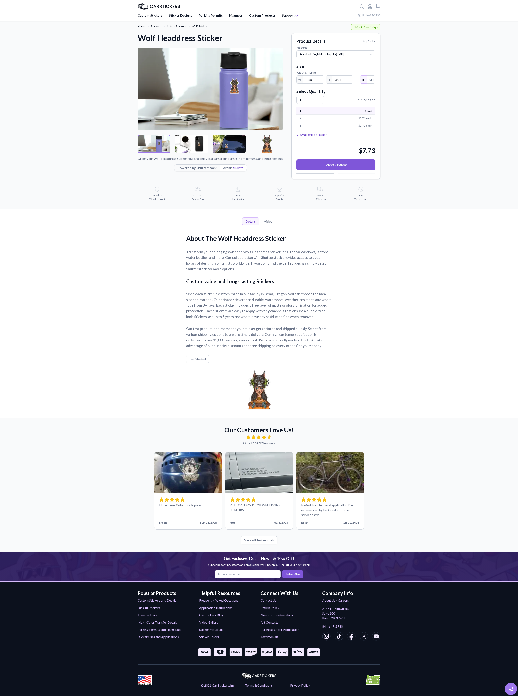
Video (268, 221)
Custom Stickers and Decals (157, 600)
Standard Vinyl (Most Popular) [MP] (321, 54)
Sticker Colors (209, 637)
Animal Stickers (176, 26)
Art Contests (269, 622)
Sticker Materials (211, 629)
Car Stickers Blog (211, 615)
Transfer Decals (149, 615)
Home (141, 26)
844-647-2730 (332, 626)
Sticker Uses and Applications (158, 637)
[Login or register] (369, 6)
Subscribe (293, 574)
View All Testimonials (259, 540)
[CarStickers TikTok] (339, 637)
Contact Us (268, 600)
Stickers (156, 26)
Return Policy (270, 608)
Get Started (198, 359)
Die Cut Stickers (149, 608)
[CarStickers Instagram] (326, 637)
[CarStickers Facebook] (351, 637)
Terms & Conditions (259, 685)
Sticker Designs (180, 15)
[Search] (361, 6)
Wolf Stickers (200, 26)
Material (302, 47)
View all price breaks (310, 134)
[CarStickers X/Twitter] (364, 637)
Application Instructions (215, 608)
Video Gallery (208, 622)
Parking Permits (211, 15)
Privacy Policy (300, 685)
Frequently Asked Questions (218, 600)
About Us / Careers (335, 600)
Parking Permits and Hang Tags (159, 629)
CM (371, 79)
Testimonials (269, 637)
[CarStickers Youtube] (376, 637)
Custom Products (262, 15)
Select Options (336, 165)
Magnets (236, 15)
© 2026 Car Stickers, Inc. (218, 685)
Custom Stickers (150, 15)
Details (251, 221)
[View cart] (378, 6)
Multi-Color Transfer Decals (157, 622)
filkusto (238, 168)
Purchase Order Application (280, 629)
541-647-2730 (371, 15)
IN (363, 79)
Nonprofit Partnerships (277, 615)
